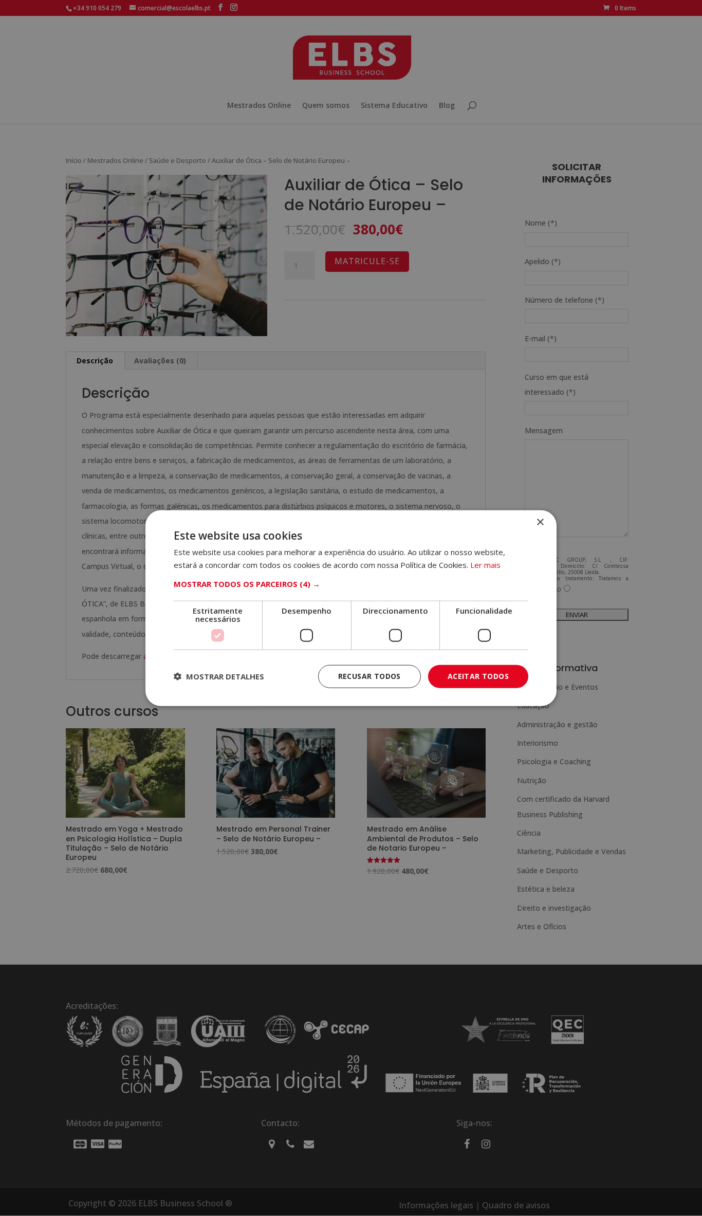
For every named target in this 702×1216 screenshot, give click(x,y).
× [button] (540, 522)
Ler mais (485, 565)
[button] (351, 583)
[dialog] (351, 608)
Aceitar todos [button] (478, 676)
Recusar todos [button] (369, 676)
